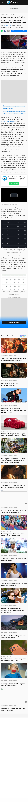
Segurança (13, 14)
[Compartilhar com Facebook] (5, 31)
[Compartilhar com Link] (8, 31)
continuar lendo (14, 322)
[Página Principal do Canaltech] (14, 3)
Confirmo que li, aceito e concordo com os (14, 34)
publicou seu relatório (8, 121)
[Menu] (2, 3)
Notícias (7, 14)
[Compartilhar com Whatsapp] (2, 31)
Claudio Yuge (7, 25)
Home (2, 14)
